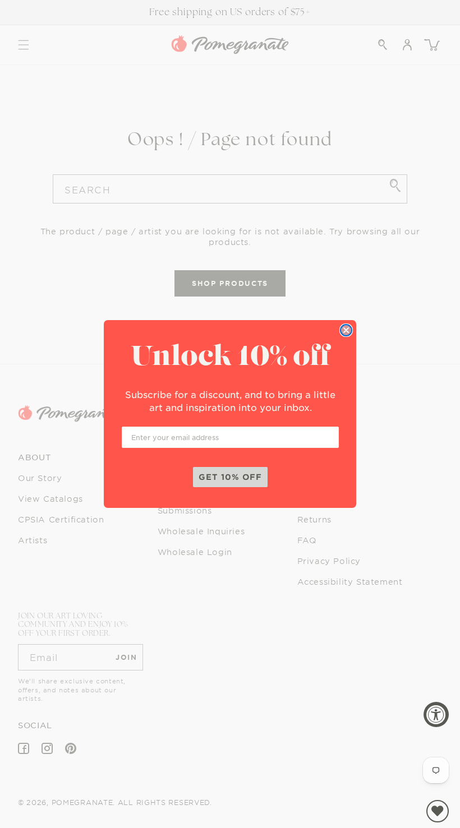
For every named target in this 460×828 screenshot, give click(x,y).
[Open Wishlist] (437, 811)
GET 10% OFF (230, 477)
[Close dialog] (346, 330)
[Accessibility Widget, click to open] (436, 714)
